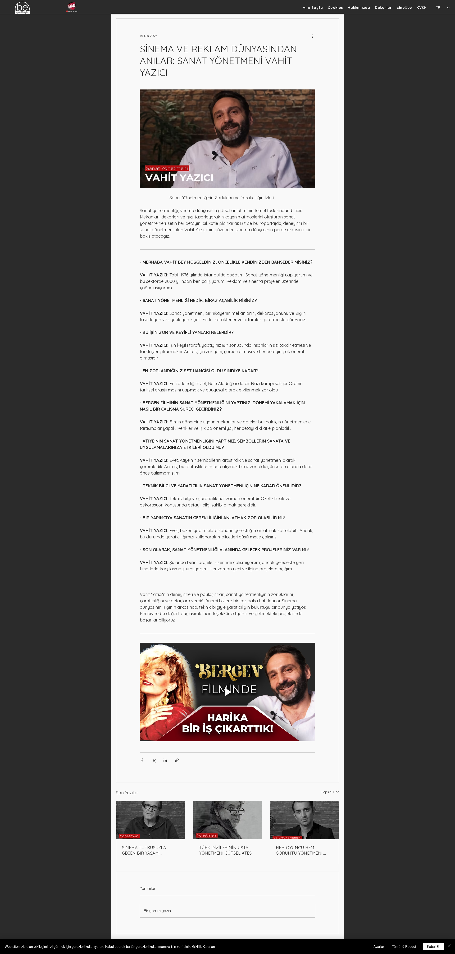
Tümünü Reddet (404, 946)
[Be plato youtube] (71, 6)
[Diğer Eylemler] (312, 36)
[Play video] (227, 692)
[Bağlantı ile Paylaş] (177, 760)
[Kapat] (449, 946)
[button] (383, 7)
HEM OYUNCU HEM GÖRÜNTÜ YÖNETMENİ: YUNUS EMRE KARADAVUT (302, 850)
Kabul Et (433, 946)
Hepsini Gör (330, 792)
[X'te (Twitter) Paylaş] (153, 760)
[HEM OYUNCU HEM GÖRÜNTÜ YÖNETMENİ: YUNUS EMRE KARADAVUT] (304, 820)
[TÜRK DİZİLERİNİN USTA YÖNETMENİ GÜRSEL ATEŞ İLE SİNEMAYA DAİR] (227, 820)
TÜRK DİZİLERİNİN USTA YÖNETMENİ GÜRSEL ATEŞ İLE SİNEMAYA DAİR (225, 850)
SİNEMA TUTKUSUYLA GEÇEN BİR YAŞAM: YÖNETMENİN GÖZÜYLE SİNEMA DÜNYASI (146, 850)
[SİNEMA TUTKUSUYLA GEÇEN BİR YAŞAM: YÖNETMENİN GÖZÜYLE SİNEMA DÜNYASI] (150, 820)
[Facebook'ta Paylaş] (142, 760)
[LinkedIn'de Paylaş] (165, 760)
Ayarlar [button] (378, 946)
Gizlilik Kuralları (203, 946)
